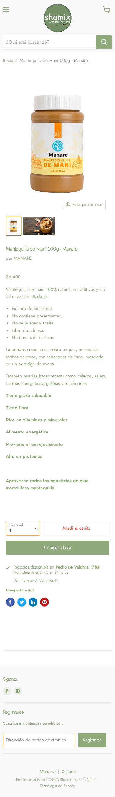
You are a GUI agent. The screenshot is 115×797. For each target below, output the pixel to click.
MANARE (23, 258)
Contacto (69, 771)
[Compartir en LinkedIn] (33, 602)
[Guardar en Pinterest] (44, 602)
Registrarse (92, 739)
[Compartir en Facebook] (10, 602)
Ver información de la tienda (36, 581)
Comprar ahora (57, 547)
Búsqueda (47, 771)
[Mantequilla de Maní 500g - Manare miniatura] (13, 225)
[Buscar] (104, 42)
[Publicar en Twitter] (21, 602)
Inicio (8, 60)
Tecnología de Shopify (57, 785)
